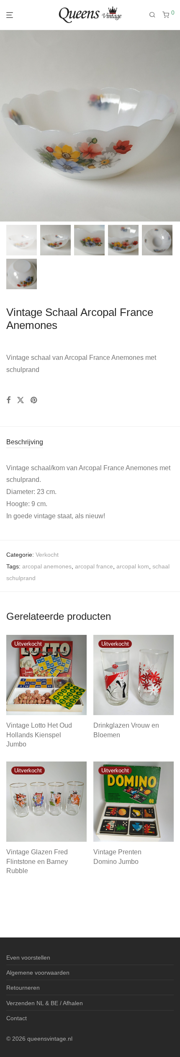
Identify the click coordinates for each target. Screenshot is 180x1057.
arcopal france (94, 566)
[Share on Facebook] (8, 400)
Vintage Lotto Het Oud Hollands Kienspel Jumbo (39, 735)
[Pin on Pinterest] (34, 400)
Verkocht (47, 554)
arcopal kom (132, 566)
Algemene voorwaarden (37, 972)
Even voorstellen (28, 957)
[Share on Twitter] (20, 400)
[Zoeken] (155, 15)
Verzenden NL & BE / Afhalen (44, 1003)
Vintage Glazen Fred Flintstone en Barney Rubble (37, 861)
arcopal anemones (47, 566)
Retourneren (23, 987)
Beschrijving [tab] (24, 442)
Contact (16, 1018)
